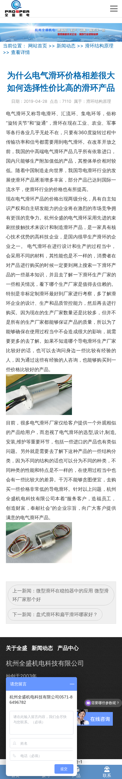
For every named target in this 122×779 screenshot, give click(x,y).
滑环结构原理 (99, 46)
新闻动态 (66, 46)
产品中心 (68, 648)
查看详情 (20, 52)
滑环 (21, 113)
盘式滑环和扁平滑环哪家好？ (67, 614)
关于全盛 (16, 648)
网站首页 (37, 46)
